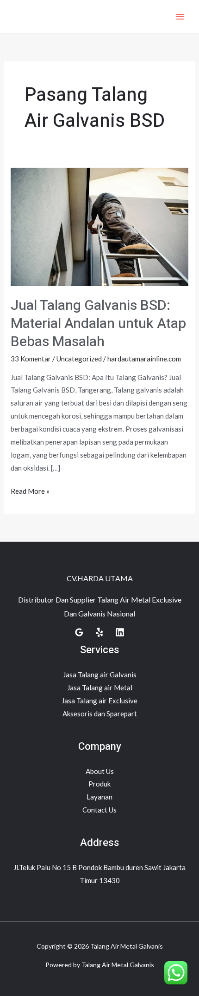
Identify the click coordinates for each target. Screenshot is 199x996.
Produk (99, 784)
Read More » (30, 490)
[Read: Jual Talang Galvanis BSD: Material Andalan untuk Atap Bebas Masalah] (99, 226)
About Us (100, 771)
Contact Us (99, 810)
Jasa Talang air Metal (99, 687)
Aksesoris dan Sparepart (99, 713)
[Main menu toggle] (180, 16)
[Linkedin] (119, 632)
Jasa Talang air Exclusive (99, 700)
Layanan (99, 797)
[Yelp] (99, 632)
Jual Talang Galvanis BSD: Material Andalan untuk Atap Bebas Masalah (98, 323)
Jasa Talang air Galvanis (100, 674)
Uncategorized (79, 358)
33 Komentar (31, 358)
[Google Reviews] (79, 632)
